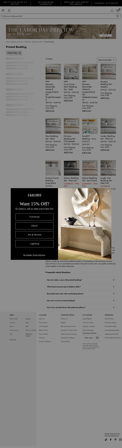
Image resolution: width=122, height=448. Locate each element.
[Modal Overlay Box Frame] (61, 224)
